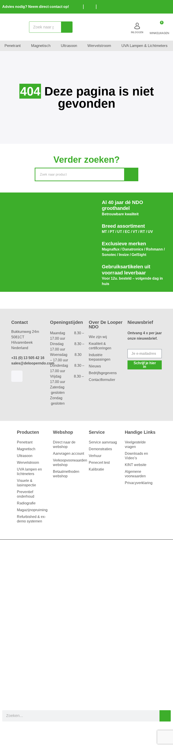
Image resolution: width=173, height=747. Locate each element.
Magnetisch (26, 449)
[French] (168, 6)
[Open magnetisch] (53, 46)
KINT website (135, 465)
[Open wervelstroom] (114, 46)
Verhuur (95, 456)
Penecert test (99, 462)
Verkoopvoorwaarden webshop (68, 462)
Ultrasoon (24, 456)
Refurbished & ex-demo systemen (31, 519)
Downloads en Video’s (136, 456)
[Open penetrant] (24, 46)
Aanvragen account (68, 453)
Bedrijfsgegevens (103, 373)
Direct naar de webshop (64, 444)
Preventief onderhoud (25, 494)
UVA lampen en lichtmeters (29, 471)
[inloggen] (137, 26)
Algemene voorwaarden (135, 474)
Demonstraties (100, 449)
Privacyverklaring (139, 483)
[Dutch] (155, 6)
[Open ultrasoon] (80, 46)
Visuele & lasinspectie (26, 483)
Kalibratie (96, 469)
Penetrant (24, 442)
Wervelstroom (28, 462)
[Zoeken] (66, 27)
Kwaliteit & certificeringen (100, 346)
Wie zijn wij (98, 337)
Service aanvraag (103, 442)
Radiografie (26, 503)
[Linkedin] (17, 376)
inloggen (137, 32)
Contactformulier (102, 380)
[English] (161, 6)
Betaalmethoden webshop (66, 474)
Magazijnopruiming (32, 510)
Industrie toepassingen (99, 357)
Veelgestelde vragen (135, 444)
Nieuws (95, 366)
